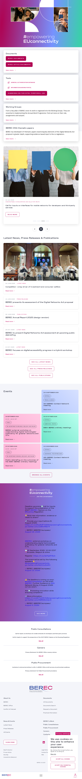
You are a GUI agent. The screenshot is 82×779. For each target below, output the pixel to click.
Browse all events (41, 475)
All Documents (48, 702)
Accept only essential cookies (63, 766)
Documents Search (49, 705)
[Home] (6, 775)
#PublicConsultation (33, 581)
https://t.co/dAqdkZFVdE (36, 525)
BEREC (6, 702)
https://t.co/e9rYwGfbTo (36, 598)
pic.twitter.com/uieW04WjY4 (37, 527)
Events (8, 201)
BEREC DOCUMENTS (16, 58)
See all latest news (41, 362)
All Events (7, 732)
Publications (21, 314)
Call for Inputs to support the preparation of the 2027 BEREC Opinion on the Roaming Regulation (41, 637)
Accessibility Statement (10, 757)
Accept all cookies (63, 759)
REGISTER (28, 214)
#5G (53, 583)
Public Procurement (50, 728)
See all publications (41, 375)
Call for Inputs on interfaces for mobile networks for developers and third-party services (41, 633)
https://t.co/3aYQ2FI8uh (44, 556)
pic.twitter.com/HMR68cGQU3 (38, 600)
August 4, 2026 (32, 605)
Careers (46, 731)
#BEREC (34, 510)
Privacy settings (63, 734)
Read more (9, 291)
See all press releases (41, 368)
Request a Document (50, 709)
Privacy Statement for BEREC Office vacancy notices (41, 652)
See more (10, 70)
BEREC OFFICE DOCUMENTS (19, 64)
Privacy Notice (7, 752)
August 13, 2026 (32, 570)
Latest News (21, 283)
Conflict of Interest (10, 709)
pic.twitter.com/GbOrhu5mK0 (37, 565)
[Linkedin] (43, 742)
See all (41, 641)
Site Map (6, 754)
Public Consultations (50, 724)
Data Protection (8, 749)
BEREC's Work (48, 721)
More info (53, 754)
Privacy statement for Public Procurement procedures (41, 671)
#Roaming (29, 512)
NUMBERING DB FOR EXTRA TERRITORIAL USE (26, 93)
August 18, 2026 (32, 532)
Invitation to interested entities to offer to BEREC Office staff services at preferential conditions (41, 667)
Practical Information (50, 713)
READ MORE (12, 214)
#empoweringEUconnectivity (59, 525)
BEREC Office (8, 705)
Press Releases (22, 299)
